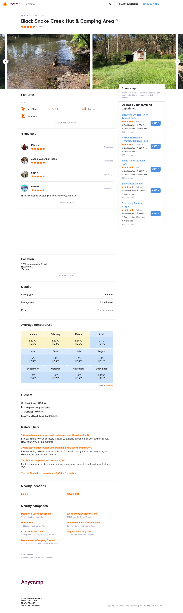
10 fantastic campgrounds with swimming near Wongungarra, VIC (56, 448)
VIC (36, 16)
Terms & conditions (30, 605)
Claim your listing (128, 4)
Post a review (67, 202)
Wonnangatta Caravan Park (82, 514)
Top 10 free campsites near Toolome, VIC (43, 460)
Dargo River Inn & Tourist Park (83, 522)
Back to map (29, 16)
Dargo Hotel (27, 522)
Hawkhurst (73, 494)
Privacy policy (28, 603)
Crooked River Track (32, 531)
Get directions (67, 276)
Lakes (42, 16)
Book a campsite (151, 4)
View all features (67, 123)
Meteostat (109, 386)
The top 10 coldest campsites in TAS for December (48, 473)
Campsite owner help (31, 599)
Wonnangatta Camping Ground (38, 540)
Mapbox (26, 557)
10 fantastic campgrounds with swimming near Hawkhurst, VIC (55, 435)
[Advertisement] (67, 231)
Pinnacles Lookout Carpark (36, 514)
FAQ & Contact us (29, 601)
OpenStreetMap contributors (42, 557)
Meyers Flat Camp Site (79, 531)
